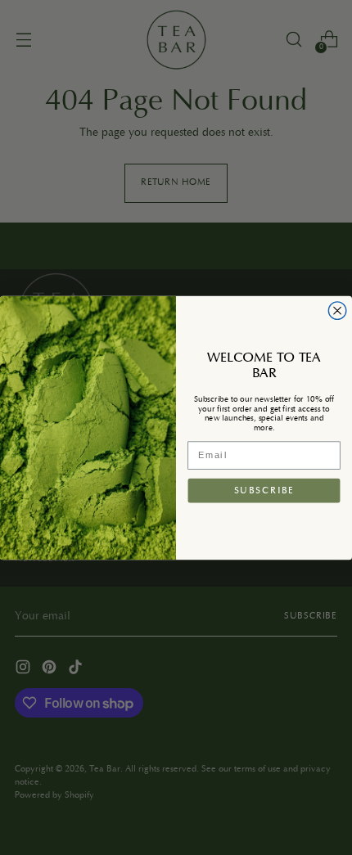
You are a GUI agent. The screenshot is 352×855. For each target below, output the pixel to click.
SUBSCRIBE (264, 490)
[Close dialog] (337, 310)
